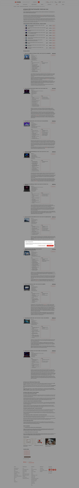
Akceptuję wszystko (50, 245)
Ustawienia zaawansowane (41, 245)
